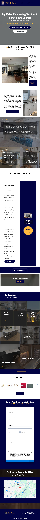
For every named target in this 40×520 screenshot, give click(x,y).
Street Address (11, 425)
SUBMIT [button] (31, 461)
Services (23, 3)
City (8, 430)
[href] (20, 489)
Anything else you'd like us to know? (14, 440)
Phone (9, 414)
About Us (23, 2)
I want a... (10, 434)
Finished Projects (30, 2)
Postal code (22, 430)
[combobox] (20, 437)
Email (9, 419)
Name (9, 410)
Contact (28, 3)
